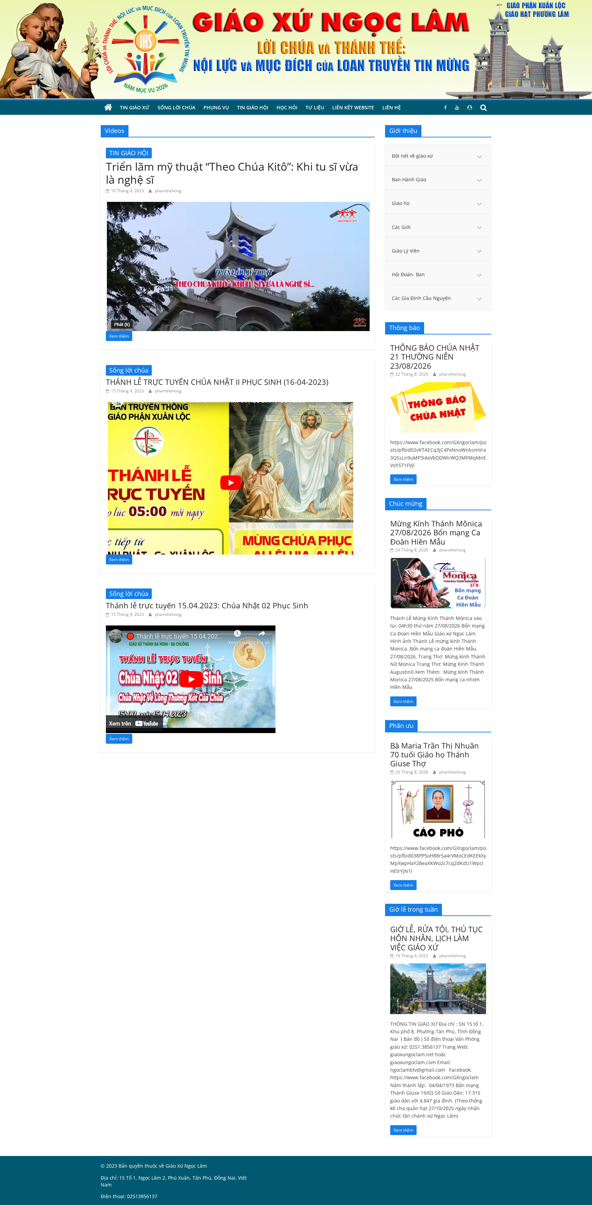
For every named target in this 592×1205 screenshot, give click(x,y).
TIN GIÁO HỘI (252, 107)
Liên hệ (391, 107)
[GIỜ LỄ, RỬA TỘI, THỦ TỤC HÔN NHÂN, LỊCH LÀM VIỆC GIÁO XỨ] (438, 967)
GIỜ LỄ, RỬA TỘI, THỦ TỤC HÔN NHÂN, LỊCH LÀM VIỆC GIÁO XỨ (436, 938)
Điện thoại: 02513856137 (129, 1196)
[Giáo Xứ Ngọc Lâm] (108, 107)
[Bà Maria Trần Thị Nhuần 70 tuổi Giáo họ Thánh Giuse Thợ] (438, 783)
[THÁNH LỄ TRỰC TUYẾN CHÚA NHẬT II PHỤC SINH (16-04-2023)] (230, 406)
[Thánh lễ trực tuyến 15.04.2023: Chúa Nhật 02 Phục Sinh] (190, 629)
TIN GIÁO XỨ (134, 107)
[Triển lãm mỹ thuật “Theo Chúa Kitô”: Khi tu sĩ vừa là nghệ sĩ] (238, 206)
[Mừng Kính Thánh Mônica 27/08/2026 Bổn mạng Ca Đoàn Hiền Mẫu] (438, 561)
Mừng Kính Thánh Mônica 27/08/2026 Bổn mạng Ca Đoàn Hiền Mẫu (436, 532)
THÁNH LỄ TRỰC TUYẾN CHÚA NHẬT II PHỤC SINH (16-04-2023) (217, 382)
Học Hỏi (286, 107)
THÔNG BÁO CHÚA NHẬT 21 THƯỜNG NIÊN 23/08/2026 (434, 356)
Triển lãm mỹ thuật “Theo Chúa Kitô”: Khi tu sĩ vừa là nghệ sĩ (232, 173)
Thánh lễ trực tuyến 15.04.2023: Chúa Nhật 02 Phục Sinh (207, 605)
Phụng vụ (216, 107)
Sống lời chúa (176, 107)
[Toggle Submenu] (479, 156)
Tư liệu (315, 107)
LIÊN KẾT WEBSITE (353, 107)
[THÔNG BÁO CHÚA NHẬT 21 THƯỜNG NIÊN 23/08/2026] (438, 385)
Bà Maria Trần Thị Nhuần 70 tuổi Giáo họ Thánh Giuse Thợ (434, 754)
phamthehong (168, 191)
